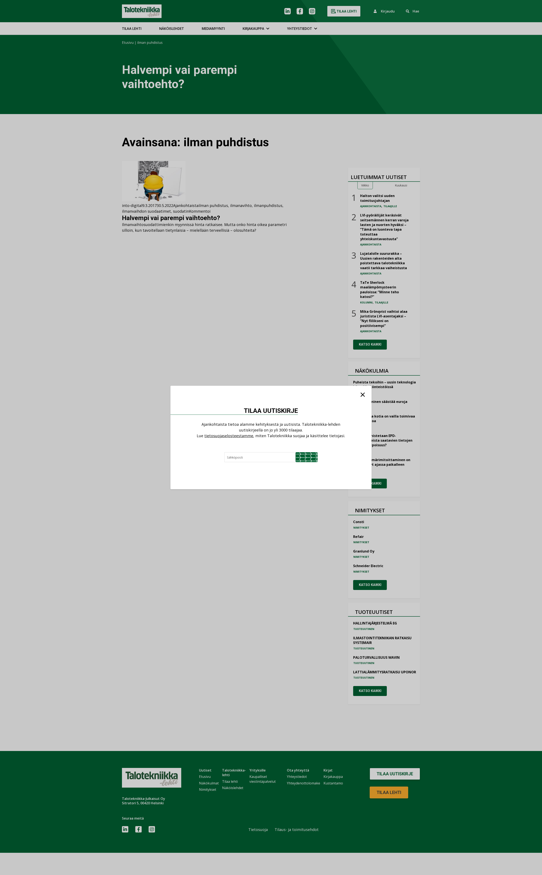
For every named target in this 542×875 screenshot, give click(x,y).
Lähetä (307, 457)
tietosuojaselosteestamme (228, 435)
